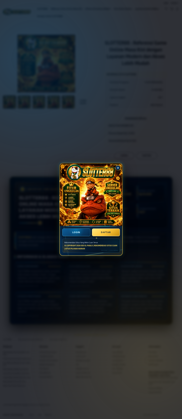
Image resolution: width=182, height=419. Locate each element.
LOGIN (76, 232)
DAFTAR (106, 232)
